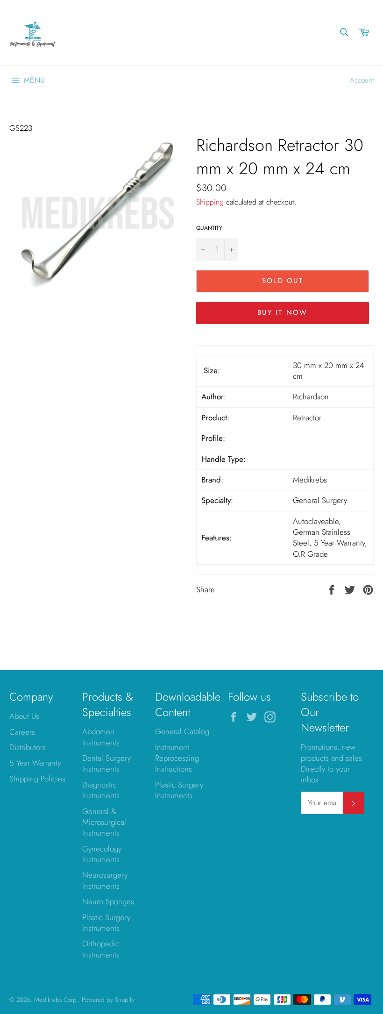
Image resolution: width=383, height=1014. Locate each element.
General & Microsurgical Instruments (104, 822)
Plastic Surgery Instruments (106, 923)
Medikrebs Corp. (56, 999)
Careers (22, 731)
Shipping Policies (37, 778)
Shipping (210, 202)
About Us (24, 716)
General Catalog (182, 731)
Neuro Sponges (108, 901)
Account (362, 80)
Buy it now (282, 312)
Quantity (209, 228)
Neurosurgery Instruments (105, 880)
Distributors (27, 747)
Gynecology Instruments (101, 854)
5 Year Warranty (35, 762)
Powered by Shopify (108, 999)
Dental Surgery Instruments (106, 763)
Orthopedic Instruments (101, 949)
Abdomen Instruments (101, 737)
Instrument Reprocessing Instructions (177, 758)
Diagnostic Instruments (101, 790)
